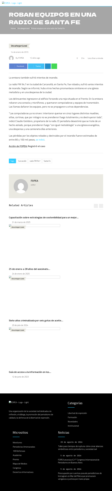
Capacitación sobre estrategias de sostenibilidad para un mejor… (44, 217)
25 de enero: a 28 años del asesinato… (29, 269)
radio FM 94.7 (35, 161)
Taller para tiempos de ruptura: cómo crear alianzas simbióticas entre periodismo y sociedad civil (80, 448)
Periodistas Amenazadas (24, 446)
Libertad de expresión (77, 413)
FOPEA (34, 180)
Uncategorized (23, 28)
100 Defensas (19, 451)
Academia (17, 455)
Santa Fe (47, 161)
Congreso (17, 467)
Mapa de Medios (20, 463)
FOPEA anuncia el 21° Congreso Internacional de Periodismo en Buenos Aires (78, 461)
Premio (16, 459)
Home (13, 28)
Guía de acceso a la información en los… (30, 372)
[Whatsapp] (54, 66)
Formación (72, 417)
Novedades (73, 421)
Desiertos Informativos (23, 472)
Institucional (73, 425)
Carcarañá (22, 161)
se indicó (40, 139)
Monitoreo (17, 442)
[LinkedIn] (48, 66)
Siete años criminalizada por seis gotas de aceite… (36, 320)
